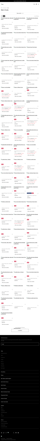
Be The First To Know (4, 381)
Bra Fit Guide (3, 385)
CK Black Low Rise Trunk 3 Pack (31, 307)
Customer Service (4, 353)
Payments (2, 365)
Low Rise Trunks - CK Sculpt (18, 279)
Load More (20, 330)
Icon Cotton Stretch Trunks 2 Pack (32, 38)
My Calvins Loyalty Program (6, 378)
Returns (2, 361)
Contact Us (3, 357)
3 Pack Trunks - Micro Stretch (6, 248)
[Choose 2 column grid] (2, 16)
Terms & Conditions (9, 438)
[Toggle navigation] (38, 4)
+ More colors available (5, 28)
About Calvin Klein (4, 421)
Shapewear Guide (4, 395)
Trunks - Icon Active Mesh (5, 93)
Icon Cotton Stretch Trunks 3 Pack (19, 38)
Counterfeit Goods (4, 426)
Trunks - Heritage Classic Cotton (6, 107)
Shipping (2, 363)
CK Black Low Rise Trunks (31, 165)
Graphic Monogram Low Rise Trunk (7, 52)
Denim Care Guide (4, 401)
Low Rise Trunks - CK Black (5, 166)
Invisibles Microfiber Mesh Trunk (6, 150)
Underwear (4, 7)
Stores (2, 375)
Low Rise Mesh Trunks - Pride (18, 306)
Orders (2, 359)
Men (1, 7)
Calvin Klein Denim (4, 412)
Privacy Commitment (4, 423)
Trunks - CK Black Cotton (18, 93)
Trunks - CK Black (29, 290)
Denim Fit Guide (4, 398)
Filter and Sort (19, 13)
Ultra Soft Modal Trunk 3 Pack (18, 236)
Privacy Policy (3, 438)
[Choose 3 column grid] (4, 16)
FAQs (2, 355)
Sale (1, 414)
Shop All (2, 415)
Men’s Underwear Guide (5, 391)
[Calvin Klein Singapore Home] (2, 4)
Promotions (3, 371)
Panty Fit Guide (4, 388)
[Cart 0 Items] (36, 4)
